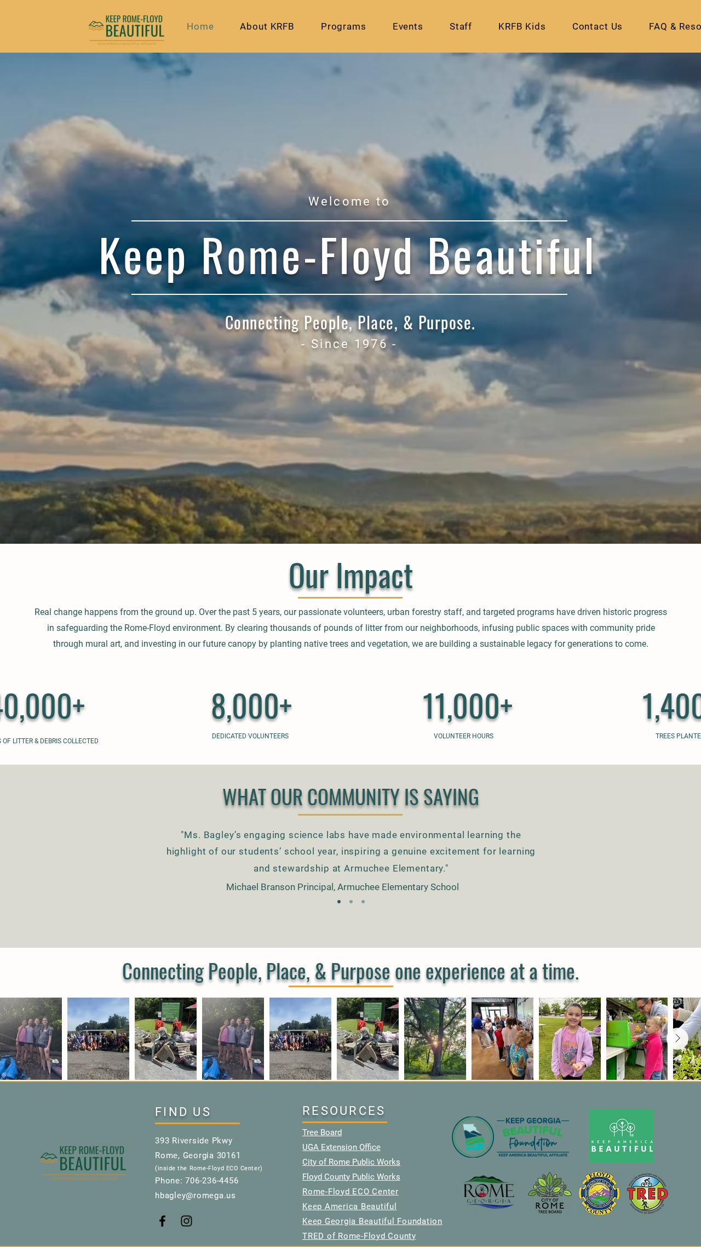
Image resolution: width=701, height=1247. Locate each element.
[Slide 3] (363, 901)
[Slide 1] (339, 901)
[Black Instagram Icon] (186, 1221)
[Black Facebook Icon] (162, 1221)
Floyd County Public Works (351, 1177)
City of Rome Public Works (351, 1162)
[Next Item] (677, 1039)
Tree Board (322, 1132)
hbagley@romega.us (195, 1195)
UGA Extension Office (341, 1147)
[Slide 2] (351, 901)
